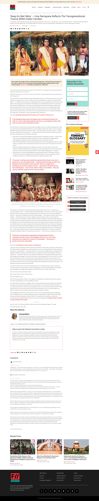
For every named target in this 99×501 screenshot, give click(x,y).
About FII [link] (42, 475)
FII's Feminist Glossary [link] (74, 124)
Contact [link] (42, 478)
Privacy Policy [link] (77, 480)
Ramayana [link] (32, 324)
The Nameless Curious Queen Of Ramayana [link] (28, 245)
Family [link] (16, 12)
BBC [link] (25, 306)
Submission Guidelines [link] (45, 480)
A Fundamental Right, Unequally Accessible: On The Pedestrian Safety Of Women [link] (81, 187)
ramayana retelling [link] (40, 324)
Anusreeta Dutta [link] (69, 461)
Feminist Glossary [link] (57, 7)
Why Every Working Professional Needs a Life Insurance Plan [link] (47, 457)
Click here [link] (78, 1)
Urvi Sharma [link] (80, 182)
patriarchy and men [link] (23, 324)
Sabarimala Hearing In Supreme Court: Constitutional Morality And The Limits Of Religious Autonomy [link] (75, 457)
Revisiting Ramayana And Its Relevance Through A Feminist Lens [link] (35, 115)
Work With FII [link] (60, 480)
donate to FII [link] (23, 84)
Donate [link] (84, 7)
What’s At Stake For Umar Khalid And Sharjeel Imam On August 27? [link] (81, 161)
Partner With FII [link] (61, 478)
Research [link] (40, 7)
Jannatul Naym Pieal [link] (82, 175)
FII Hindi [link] (74, 7)
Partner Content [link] (43, 460)
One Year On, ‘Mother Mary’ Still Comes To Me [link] (82, 179)
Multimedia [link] (66, 7)
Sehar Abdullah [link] (16, 463)
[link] (97, 152)
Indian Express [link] (50, 206)
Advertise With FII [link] (61, 475)
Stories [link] (34, 7)
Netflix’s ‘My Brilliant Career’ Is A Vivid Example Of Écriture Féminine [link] (81, 171)
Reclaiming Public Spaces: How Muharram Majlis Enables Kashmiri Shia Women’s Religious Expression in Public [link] (22, 458)
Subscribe (70, 103)
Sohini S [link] (79, 165)
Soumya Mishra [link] (15, 25)
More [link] (78, 7)
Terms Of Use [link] (77, 478)
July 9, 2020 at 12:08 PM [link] (15, 378)
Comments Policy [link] (78, 475)
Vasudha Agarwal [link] (82, 191)
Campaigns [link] (47, 7)
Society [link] (11, 12)
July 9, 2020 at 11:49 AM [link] (14, 365)
